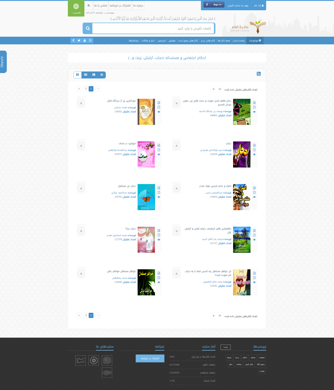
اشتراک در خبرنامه (120, 5)
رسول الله (261, 364)
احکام (245, 357)
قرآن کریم (249, 364)
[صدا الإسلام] (80, 360)
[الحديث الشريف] (107, 372)
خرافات (239, 364)
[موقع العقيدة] (94, 360)
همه (225, 347)
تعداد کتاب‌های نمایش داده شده (241, 89)
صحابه (253, 357)
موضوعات (254, 40)
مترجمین (162, 40)
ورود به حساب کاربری (238, 5)
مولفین (172, 40)
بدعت (237, 357)
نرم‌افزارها (134, 40)
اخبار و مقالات (148, 40)
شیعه (229, 357)
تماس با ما (100, 5)
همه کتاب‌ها (224, 40)
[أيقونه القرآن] (107, 360)
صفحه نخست (239, 40)
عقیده (262, 371)
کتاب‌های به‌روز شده (188, 40)
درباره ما (138, 5)
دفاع (231, 364)
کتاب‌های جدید (208, 40)
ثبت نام (258, 5)
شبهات (262, 357)
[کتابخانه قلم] (248, 28)
